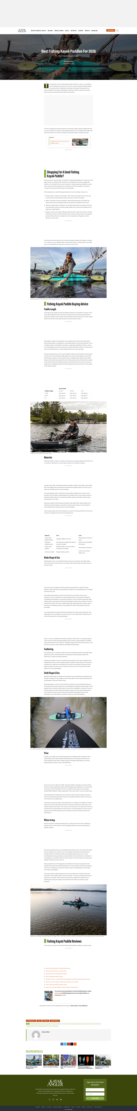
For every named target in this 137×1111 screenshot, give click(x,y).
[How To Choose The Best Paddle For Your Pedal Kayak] (51, 1060)
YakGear (55, 1026)
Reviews (50, 30)
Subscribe (110, 30)
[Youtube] (61, 1099)
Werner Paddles (31, 1026)
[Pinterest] (68, 1044)
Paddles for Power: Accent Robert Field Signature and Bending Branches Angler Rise (68, 979)
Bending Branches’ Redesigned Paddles (56, 974)
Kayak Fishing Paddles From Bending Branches (58, 968)
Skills (67, 30)
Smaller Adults (96, 1023)
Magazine (95, 30)
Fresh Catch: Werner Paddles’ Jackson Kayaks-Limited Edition (62, 987)
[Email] (71, 1044)
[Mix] (75, 1044)
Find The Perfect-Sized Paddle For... (102, 1067)
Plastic (89, 1023)
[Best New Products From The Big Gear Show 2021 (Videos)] (68, 1060)
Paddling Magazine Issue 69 (77, 1023)
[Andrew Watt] (36, 1035)
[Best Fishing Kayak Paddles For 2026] (34, 1060)
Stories (80, 30)
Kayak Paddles (55, 1021)
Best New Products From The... (68, 1067)
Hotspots (74, 30)
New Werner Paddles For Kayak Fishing (56, 971)
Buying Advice (31, 1021)
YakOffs (87, 30)
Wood (50, 1026)
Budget (49, 1023)
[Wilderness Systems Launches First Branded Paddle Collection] (86, 1060)
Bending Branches (35, 1023)
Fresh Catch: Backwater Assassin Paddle (56, 984)
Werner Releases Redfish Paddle (54, 976)
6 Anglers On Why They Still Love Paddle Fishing (59, 142)
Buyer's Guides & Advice (38, 30)
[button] (117, 31)
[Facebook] (62, 1044)
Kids (53, 1023)
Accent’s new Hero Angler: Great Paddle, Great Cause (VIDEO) (62, 982)
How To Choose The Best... (51, 1067)
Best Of (44, 1023)
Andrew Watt (69, 61)
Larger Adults (60, 1023)
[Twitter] (65, 1044)
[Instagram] (53, 1099)
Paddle (67, 1023)
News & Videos (58, 30)
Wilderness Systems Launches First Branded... (85, 1067)
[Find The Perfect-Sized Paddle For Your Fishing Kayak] (103, 1060)
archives (63, 995)
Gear (39, 1021)
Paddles (46, 1021)
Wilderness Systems (42, 1026)
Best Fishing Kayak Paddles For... (31, 1067)
